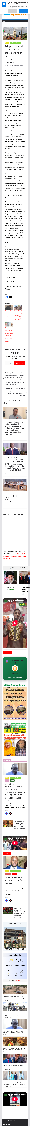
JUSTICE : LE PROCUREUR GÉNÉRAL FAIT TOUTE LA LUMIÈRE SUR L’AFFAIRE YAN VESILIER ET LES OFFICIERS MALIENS (15, 791)
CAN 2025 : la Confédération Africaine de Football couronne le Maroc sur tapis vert (19, 912)
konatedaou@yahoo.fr (18, 65)
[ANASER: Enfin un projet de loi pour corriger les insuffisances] (9, 307)
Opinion (6, 780)
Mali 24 (14, 1120)
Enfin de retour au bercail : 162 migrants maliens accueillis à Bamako (13, 1014)
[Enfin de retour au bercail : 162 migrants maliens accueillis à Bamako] (15, 1006)
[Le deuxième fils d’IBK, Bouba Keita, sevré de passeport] (15, 862)
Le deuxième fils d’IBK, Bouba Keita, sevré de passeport (14, 880)
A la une (7, 42)
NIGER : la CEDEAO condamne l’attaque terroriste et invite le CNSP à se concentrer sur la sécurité (15, 392)
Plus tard (16, 10)
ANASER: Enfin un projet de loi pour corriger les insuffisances (8, 313)
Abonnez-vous (19, 363)
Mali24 (14, 886)
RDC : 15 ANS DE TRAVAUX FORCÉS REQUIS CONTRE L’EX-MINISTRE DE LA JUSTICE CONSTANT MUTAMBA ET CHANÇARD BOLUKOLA (14, 1066)
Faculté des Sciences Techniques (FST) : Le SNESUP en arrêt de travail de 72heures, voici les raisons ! (14, 498)
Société (12, 780)
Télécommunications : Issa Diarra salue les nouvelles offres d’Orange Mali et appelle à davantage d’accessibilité (19, 826)
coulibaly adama (16, 800)
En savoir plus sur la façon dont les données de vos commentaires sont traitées (14, 556)
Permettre (25, 10)
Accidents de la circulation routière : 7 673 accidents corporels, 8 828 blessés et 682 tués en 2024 (18, 315)
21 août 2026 (8, 1000)
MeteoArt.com (17, 980)
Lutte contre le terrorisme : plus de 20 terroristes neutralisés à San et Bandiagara (14, 997)
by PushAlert (4, 12)
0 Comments (15, 68)
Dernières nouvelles (15, 42)
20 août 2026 (8, 1069)
